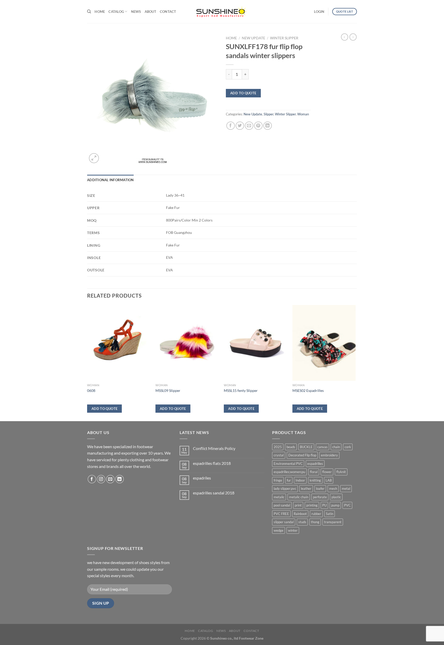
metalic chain (298, 497)
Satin (329, 514)
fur (289, 480)
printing (312, 505)
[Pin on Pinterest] (258, 126)
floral (314, 472)
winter (293, 530)
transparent (332, 522)
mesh (333, 488)
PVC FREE (281, 514)
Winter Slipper (284, 38)
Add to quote (243, 93)
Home (100, 12)
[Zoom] (94, 158)
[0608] (119, 343)
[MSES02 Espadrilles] (324, 343)
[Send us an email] (110, 479)
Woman (303, 114)
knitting (315, 480)
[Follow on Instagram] (101, 479)
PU (324, 505)
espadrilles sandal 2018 (213, 492)
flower (327, 472)
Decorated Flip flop (302, 455)
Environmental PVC (288, 464)
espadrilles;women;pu (289, 472)
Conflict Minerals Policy (214, 448)
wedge (278, 530)
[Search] (89, 11)
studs (302, 522)
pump (335, 505)
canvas (322, 447)
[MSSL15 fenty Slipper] (255, 343)
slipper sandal (284, 522)
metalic (279, 497)
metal (346, 488)
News (136, 12)
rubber (316, 514)
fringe (278, 480)
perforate (320, 497)
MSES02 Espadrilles (308, 390)
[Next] (355, 363)
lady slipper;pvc (285, 488)
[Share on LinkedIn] (267, 126)
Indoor (300, 480)
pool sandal (282, 505)
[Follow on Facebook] (92, 479)
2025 (278, 447)
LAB (329, 480)
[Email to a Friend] (249, 126)
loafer (320, 488)
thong (315, 522)
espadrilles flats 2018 (212, 463)
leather (306, 488)
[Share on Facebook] (230, 126)
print (298, 505)
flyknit (341, 472)
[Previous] (87, 363)
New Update (253, 38)
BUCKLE (306, 447)
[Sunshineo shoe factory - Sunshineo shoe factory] (222, 11)
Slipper (268, 114)
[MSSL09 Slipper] (187, 343)
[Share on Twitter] (240, 126)
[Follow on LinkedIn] (119, 479)
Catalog (116, 12)
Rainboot (300, 514)
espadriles (202, 477)
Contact (168, 12)
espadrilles (315, 464)
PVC (347, 505)
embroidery (329, 455)
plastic (336, 497)
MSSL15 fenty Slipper (241, 390)
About (150, 12)
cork (348, 447)
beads (290, 447)
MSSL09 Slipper (167, 390)
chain (336, 447)
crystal (279, 455)
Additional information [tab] (110, 180)
